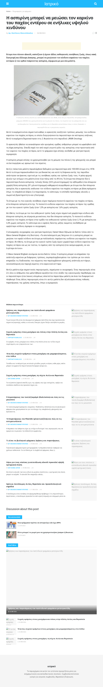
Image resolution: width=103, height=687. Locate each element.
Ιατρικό (51, 4)
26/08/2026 (34, 316)
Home (8, 11)
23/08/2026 (34, 402)
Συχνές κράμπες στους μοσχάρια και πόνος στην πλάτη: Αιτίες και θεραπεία (51, 619)
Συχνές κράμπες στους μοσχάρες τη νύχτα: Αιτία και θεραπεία (35, 375)
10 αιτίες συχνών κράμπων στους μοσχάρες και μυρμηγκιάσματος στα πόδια (51, 629)
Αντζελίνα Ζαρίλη (14, 378)
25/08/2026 (28, 337)
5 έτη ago (22, 525)
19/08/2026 (34, 424)
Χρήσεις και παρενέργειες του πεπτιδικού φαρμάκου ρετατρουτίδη (39, 608)
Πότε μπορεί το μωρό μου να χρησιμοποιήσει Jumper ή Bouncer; (45, 532)
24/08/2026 (26, 378)
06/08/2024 (41, 33)
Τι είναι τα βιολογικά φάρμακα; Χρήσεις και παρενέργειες (32, 440)
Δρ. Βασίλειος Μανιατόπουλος (20, 33)
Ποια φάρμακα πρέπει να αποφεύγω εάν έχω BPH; (39, 523)
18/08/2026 (34, 443)
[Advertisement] (51, 46)
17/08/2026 (34, 489)
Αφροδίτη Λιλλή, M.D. (15, 337)
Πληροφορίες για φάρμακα (21, 11)
